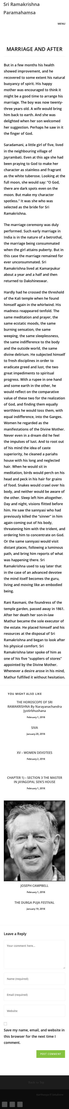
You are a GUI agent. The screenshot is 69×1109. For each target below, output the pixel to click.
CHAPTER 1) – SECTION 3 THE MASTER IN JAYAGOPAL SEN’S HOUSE (34, 780)
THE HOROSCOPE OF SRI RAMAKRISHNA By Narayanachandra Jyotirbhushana (34, 706)
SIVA (34, 728)
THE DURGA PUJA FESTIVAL (34, 902)
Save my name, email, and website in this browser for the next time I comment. (34, 1036)
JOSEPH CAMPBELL (34, 886)
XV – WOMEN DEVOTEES (34, 753)
